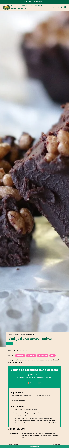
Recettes (16, 334)
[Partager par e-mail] (23, 350)
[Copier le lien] (26, 350)
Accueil (10, 334)
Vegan (52, 355)
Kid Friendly (31, 355)
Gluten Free (20, 355)
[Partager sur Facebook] (14, 350)
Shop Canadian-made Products (34, 1)
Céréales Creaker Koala (47, 398)
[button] (58, 7)
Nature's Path (42, 355)
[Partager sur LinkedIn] (17, 350)
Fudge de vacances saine (27, 334)
